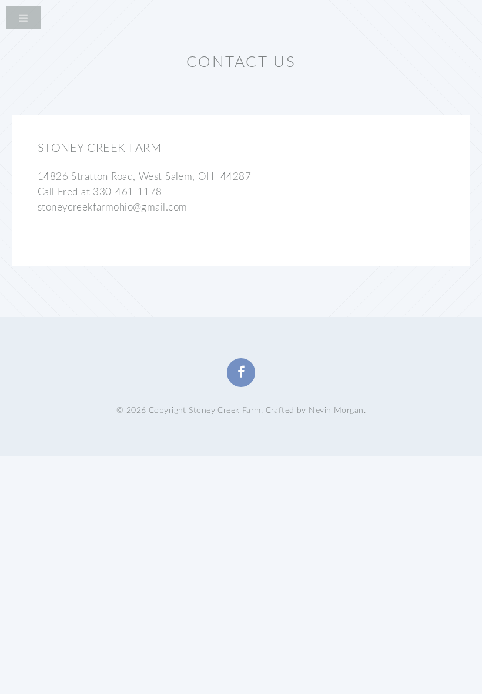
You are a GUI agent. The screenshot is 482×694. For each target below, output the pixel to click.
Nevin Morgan (336, 410)
